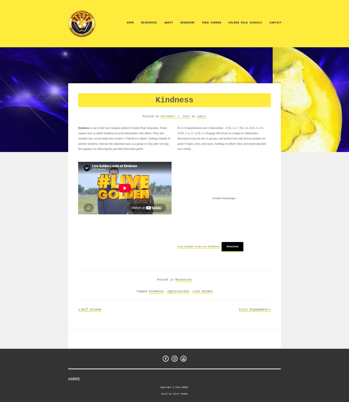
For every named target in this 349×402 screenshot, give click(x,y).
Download (232, 246)
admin (201, 116)
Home (130, 22)
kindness (156, 291)
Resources (149, 22)
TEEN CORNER (211, 22)
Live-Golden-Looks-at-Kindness (198, 246)
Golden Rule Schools (245, 22)
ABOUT (168, 22)
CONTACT (275, 22)
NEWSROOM (187, 22)
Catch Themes (180, 393)
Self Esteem (91, 309)
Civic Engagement (253, 309)
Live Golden (203, 291)
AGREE (74, 379)
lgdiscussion (178, 291)
